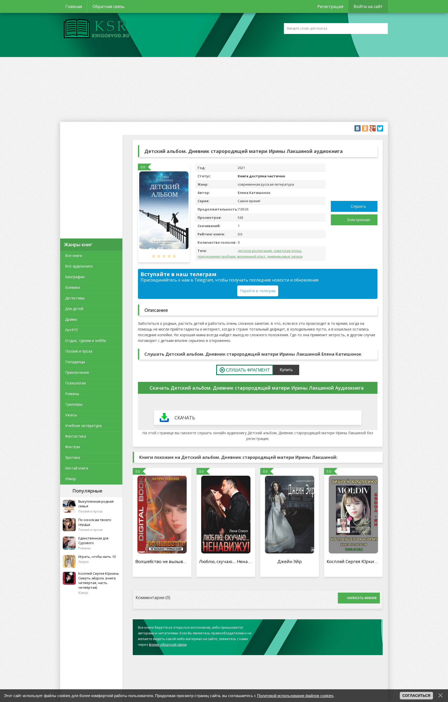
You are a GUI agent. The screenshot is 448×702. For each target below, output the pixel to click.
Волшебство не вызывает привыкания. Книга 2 (186, 561)
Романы (72, 393)
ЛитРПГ (72, 329)
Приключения (77, 372)
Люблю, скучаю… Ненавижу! (229, 561)
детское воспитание (255, 250)
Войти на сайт (368, 6)
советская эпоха (287, 250)
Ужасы (71, 414)
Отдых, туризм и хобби (85, 340)
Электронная (358, 219)
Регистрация (330, 6)
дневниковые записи (285, 256)
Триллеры (73, 404)
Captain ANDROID (95, 29)
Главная (73, 6)
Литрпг (83, 562)
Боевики (72, 287)
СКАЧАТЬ (184, 418)
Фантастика (75, 436)
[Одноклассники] (365, 128)
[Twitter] (380, 128)
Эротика (72, 457)
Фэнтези (72, 446)
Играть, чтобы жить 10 (97, 556)
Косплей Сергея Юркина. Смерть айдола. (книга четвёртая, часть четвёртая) (98, 580)
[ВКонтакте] (357, 128)
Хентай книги (76, 468)
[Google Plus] (372, 128)
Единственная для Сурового (93, 540)
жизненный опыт (251, 256)
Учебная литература (83, 425)
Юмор (70, 478)
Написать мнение (362, 598)
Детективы (75, 298)
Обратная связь (108, 6)
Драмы (71, 319)
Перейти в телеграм (258, 290)
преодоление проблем (216, 256)
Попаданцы (75, 361)
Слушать (358, 206)
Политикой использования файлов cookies (295, 695)
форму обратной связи (168, 644)
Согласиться (416, 695)
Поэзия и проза (78, 351)
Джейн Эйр (289, 561)
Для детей (74, 308)
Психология (75, 383)
